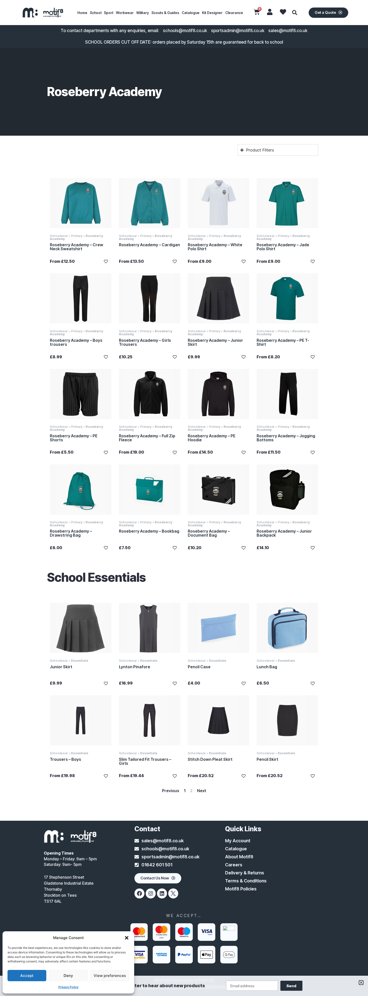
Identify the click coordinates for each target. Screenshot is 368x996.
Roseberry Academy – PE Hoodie (211, 437)
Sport (108, 13)
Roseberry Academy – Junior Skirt (215, 342)
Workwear (125, 13)
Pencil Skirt (267, 759)
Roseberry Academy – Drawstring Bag (71, 533)
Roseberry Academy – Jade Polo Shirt (283, 246)
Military (142, 13)
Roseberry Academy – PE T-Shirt (283, 342)
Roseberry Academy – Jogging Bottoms (286, 437)
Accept (27, 975)
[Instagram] (151, 893)
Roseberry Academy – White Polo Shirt (215, 246)
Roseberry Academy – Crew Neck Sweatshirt (76, 246)
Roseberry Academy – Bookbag (149, 531)
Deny (68, 975)
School (95, 13)
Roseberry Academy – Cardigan (149, 244)
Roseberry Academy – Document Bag (209, 533)
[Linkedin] (162, 893)
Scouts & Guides (165, 13)
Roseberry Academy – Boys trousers (76, 342)
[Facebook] (139, 893)
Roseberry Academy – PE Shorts (73, 437)
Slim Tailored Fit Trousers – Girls (145, 761)
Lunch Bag (267, 666)
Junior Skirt (61, 666)
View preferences (110, 975)
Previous (170, 790)
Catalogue (191, 13)
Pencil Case (199, 666)
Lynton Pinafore (134, 666)
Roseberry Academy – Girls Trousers (145, 342)
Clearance (234, 13)
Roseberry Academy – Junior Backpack (284, 533)
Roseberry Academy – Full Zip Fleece (147, 437)
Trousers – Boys (65, 759)
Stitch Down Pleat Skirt (210, 759)
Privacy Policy (68, 987)
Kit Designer (212, 13)
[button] (126, 937)
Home (82, 13)
